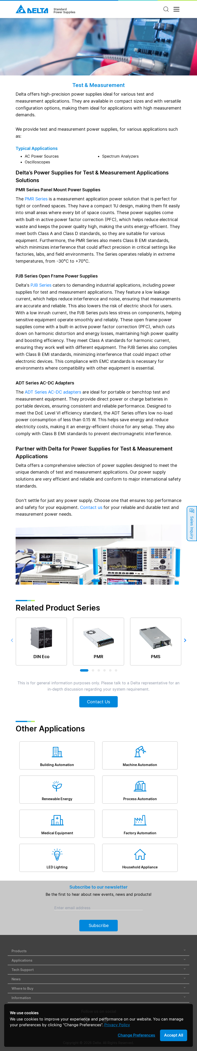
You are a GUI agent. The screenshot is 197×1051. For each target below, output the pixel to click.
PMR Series (36, 198)
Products (19, 951)
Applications (22, 960)
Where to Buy (22, 988)
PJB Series (41, 285)
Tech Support (23, 970)
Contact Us (98, 701)
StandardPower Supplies (64, 11)
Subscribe (99, 925)
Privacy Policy (117, 1024)
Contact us (91, 507)
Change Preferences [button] (136, 1035)
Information (21, 998)
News (16, 979)
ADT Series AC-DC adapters (53, 392)
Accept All (173, 1035)
